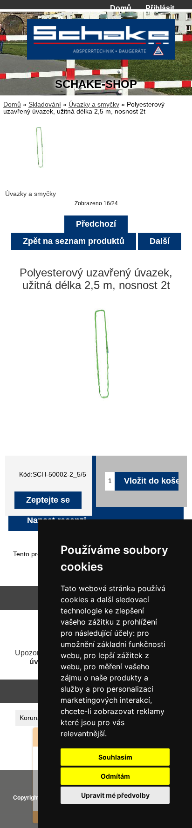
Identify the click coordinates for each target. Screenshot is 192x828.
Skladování (44, 104)
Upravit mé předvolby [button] (115, 795)
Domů (120, 8)
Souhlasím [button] (115, 757)
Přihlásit (159, 8)
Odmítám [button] (115, 776)
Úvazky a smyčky (94, 104)
